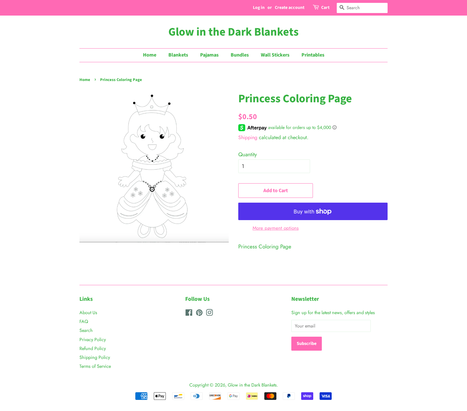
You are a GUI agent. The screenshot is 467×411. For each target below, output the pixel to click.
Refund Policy (92, 348)
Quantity (247, 154)
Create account (289, 7)
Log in (259, 7)
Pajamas (209, 54)
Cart (325, 7)
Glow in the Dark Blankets (233, 32)
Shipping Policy (94, 357)
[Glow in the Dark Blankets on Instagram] (209, 314)
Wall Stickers (275, 54)
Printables (312, 54)
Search (86, 330)
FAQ (83, 321)
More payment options (276, 228)
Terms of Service (95, 366)
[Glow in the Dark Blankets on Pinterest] (199, 314)
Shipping (247, 137)
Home (149, 54)
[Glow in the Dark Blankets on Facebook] (189, 314)
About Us (88, 312)
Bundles (240, 54)
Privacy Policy (92, 339)
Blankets (178, 54)
